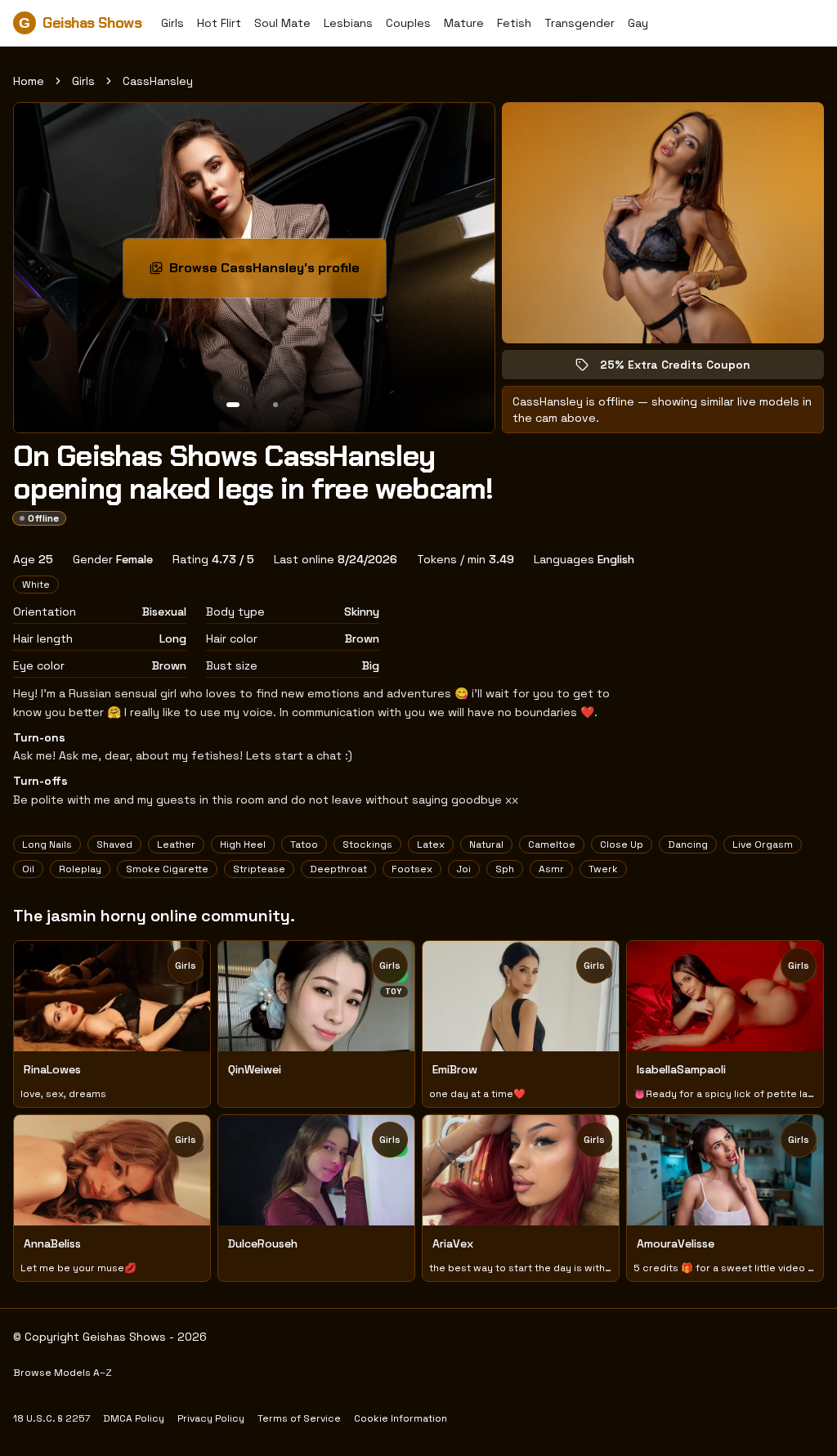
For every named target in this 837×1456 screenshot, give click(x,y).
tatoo (304, 844)
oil (28, 869)
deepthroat (338, 869)
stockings (367, 844)
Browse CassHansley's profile (271, 272)
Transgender (579, 23)
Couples (408, 23)
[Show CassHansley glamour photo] (275, 405)
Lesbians (348, 23)
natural (486, 844)
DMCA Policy (133, 1418)
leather (176, 844)
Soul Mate (282, 23)
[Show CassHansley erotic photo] (233, 405)
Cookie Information (400, 1418)
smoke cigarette (167, 869)
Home (28, 81)
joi (464, 869)
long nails (47, 844)
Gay (638, 23)
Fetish (514, 23)
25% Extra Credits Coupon (686, 368)
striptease (259, 869)
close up (621, 844)
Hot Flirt (219, 23)
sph (504, 869)
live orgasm (762, 844)
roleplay (80, 869)
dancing (688, 844)
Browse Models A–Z (62, 1372)
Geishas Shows (80, 23)
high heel (243, 844)
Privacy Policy (210, 1418)
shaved (114, 844)
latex (431, 844)
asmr (551, 869)
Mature (464, 23)
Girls (172, 23)
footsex (412, 869)
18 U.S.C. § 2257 (51, 1418)
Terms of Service (299, 1418)
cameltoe (551, 844)
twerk (603, 869)
